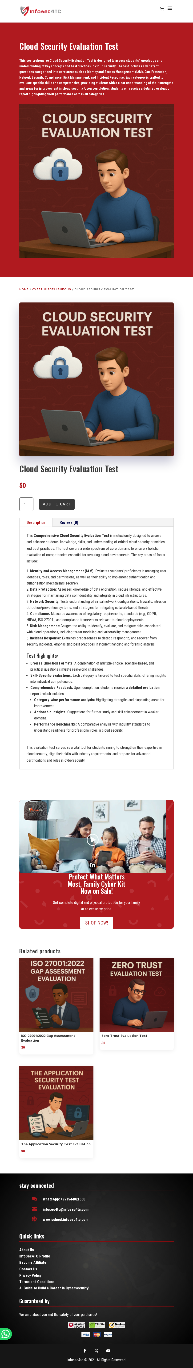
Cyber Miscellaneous (51, 289)
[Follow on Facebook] (84, 1350)
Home (24, 289)
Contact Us (28, 1269)
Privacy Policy (30, 1275)
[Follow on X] (96, 1350)
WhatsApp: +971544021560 (64, 1199)
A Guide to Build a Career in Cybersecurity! (54, 1288)
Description (36, 522)
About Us (26, 1250)
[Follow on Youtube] (108, 1350)
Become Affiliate (32, 1262)
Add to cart (57, 504)
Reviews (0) (69, 522)
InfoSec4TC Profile (34, 1256)
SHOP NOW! (96, 923)
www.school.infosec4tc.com (65, 1219)
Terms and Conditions (37, 1282)
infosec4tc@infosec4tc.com (65, 1209)
